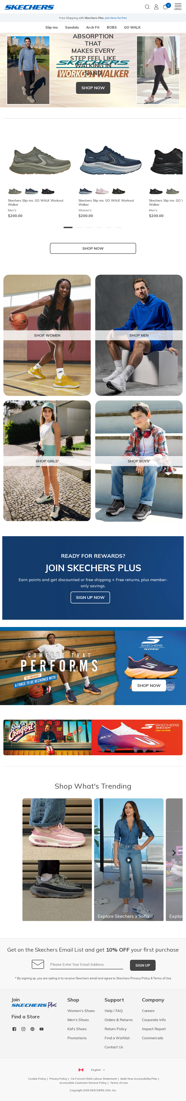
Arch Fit (93, 27)
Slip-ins (51, 27)
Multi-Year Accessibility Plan (138, 1078)
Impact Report (154, 1029)
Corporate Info (154, 1019)
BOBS (112, 27)
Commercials (152, 1038)
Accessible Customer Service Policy (83, 1082)
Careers (148, 1010)
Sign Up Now (90, 597)
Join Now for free (116, 18)
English (96, 1069)
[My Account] (156, 6)
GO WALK (132, 27)
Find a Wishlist (117, 1038)
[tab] (68, 227)
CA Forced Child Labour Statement (94, 1078)
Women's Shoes (81, 1010)
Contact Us (114, 1047)
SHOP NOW (93, 248)
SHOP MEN (139, 335)
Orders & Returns (119, 1019)
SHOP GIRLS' (47, 461)
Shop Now (93, 87)
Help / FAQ (114, 1010)
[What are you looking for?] (147, 6)
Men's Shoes (78, 1019)
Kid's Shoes (77, 1029)
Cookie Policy (37, 1078)
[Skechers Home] (29, 7)
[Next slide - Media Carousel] (173, 852)
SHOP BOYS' (139, 461)
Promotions (77, 1038)
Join (15, 999)
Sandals (72, 27)
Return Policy (116, 1029)
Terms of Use (162, 978)
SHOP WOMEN (47, 335)
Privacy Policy (140, 978)
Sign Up (142, 965)
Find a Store (25, 1016)
